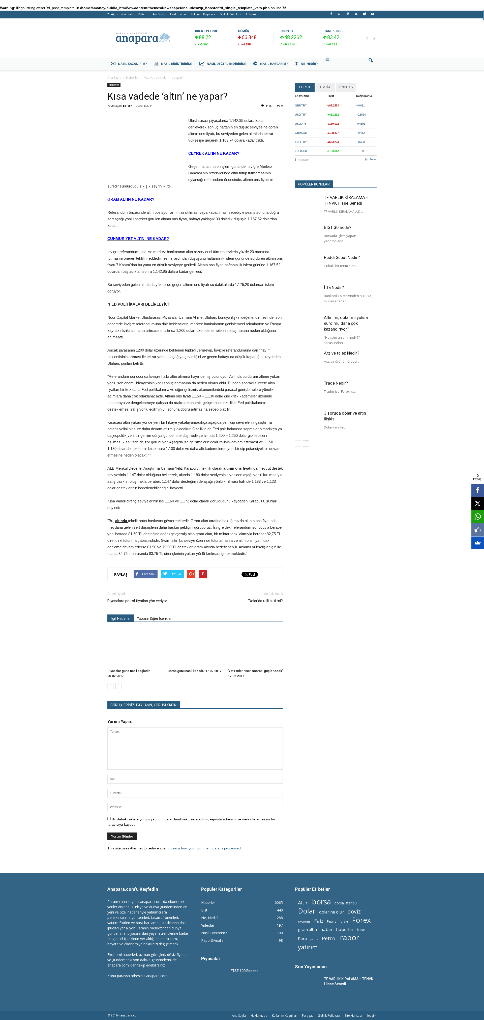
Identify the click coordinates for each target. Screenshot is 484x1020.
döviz (354, 911)
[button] (371, 64)
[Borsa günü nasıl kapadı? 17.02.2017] (195, 648)
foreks (344, 921)
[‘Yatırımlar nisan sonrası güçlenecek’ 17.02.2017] (255, 648)
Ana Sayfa (159, 14)
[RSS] (356, 15)
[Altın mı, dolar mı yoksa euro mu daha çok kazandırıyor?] (307, 327)
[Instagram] (348, 15)
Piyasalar (210, 958)
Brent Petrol (206, 31)
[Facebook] (331, 15)
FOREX (304, 87)
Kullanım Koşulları (203, 14)
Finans (331, 921)
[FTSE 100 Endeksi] (213, 977)
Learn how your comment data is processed (206, 848)
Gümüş (243, 31)
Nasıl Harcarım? (274, 64)
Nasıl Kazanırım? (132, 64)
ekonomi (304, 921)
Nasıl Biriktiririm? (176, 64)
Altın (303, 902)
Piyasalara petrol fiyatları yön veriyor (137, 601)
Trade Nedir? (336, 383)
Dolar (307, 911)
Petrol (329, 938)
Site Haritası (353, 1015)
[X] (477, 503)
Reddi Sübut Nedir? (342, 257)
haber (326, 929)
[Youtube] (373, 15)
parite (314, 939)
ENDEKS (346, 87)
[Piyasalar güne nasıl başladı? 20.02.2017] (134, 648)
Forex (373, 159)
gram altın (307, 929)
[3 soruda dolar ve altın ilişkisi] (307, 423)
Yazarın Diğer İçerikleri (154, 618)
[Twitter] (364, 15)
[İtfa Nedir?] (307, 297)
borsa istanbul (346, 903)
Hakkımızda (178, 14)
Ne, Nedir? (309, 64)
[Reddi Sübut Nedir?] (307, 267)
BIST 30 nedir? (337, 227)
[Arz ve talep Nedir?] (307, 362)
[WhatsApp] (477, 516)
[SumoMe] (477, 542)
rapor (349, 937)
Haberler (114, 85)
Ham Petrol (333, 31)
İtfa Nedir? (334, 287)
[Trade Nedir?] (307, 393)
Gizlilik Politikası (230, 14)
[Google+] (339, 15)
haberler (344, 929)
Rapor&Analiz (212, 940)
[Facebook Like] (477, 529)
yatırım (308, 947)
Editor (127, 106)
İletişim (251, 14)
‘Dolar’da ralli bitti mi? (265, 601)
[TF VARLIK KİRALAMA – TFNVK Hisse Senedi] (307, 207)
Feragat (307, 1015)
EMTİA (325, 87)
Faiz (318, 920)
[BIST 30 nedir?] (307, 237)
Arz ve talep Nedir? (341, 353)
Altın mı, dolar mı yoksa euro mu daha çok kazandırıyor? (346, 323)
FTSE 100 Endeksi (244, 971)
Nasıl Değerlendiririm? (226, 64)
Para (302, 938)
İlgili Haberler (120, 618)
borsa (321, 901)
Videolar (207, 925)
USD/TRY (287, 31)
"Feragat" (303, 159)
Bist (204, 910)
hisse (361, 930)
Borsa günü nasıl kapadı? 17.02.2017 (194, 671)
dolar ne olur (331, 912)
